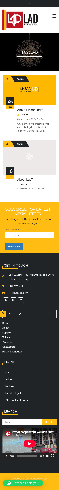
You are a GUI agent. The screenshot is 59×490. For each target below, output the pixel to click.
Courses (6, 342)
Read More (36, 99)
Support (6, 332)
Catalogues (8, 346)
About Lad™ (25, 179)
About (20, 79)
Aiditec (9, 379)
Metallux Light (13, 393)
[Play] (6, 455)
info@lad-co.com (18, 292)
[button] (23, 483)
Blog (5, 323)
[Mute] (47, 455)
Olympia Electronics (16, 400)
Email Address (12, 229)
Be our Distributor (12, 351)
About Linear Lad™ (30, 110)
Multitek (9, 386)
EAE (7, 372)
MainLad (24, 115)
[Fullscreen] (52, 455)
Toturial (6, 337)
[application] (29, 443)
